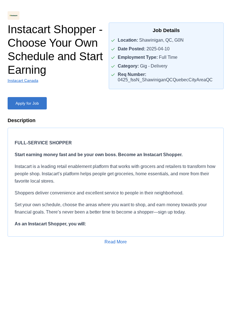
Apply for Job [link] (27, 103)
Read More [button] (116, 241)
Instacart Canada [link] (23, 80)
